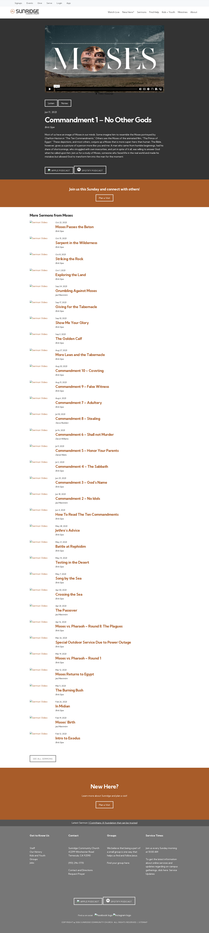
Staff (32, 848)
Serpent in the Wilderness (76, 243)
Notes (64, 103)
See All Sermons (43, 758)
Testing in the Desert (72, 562)
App (69, 3)
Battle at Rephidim (70, 546)
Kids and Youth (37, 855)
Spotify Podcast (92, 170)
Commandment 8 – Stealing (77, 418)
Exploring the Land (70, 275)
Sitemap (143, 922)
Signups (18, 3)
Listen (51, 103)
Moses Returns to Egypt (74, 674)
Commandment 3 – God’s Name (81, 482)
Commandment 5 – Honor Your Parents (87, 450)
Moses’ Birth (65, 722)
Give (40, 3)
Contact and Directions (80, 870)
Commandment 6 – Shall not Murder (84, 434)
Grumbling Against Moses (76, 290)
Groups (34, 859)
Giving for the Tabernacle (76, 307)
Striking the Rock (69, 259)
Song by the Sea (68, 578)
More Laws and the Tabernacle (80, 354)
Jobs (32, 862)
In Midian (62, 706)
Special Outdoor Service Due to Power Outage (93, 642)
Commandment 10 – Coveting (79, 370)
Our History (36, 851)
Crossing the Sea (68, 594)
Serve (49, 3)
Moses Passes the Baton (74, 227)
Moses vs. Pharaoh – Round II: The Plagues (89, 626)
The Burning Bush (69, 690)
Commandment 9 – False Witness (82, 386)
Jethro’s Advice (67, 530)
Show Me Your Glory (72, 322)
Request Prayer (76, 873)
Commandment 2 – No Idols (77, 498)
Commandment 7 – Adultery (78, 402)
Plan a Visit (104, 198)
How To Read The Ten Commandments (86, 514)
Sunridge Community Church (25, 11)
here (126, 862)
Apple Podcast (60, 170)
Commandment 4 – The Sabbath (81, 466)
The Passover (66, 610)
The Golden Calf (68, 338)
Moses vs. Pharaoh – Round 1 (78, 658)
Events (30, 3)
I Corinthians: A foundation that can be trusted (113, 822)
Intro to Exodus (67, 738)
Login (59, 3)
